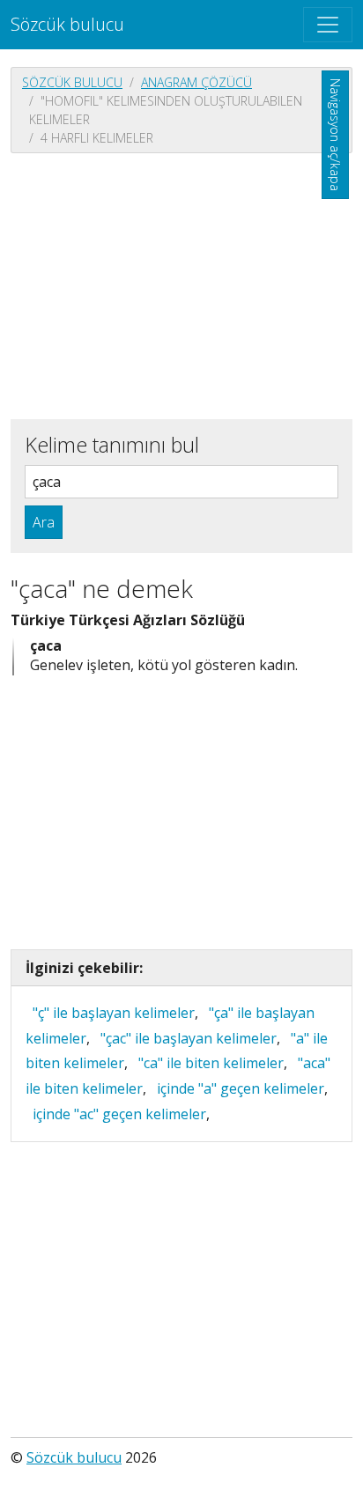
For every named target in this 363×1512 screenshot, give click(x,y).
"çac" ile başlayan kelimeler (188, 1038)
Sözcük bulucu (67, 24)
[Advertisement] (181, 284)
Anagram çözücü (196, 82)
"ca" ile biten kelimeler (211, 1063)
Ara (44, 522)
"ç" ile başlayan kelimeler (114, 1012)
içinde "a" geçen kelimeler (240, 1088)
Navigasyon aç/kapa (335, 134)
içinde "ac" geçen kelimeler (119, 1114)
